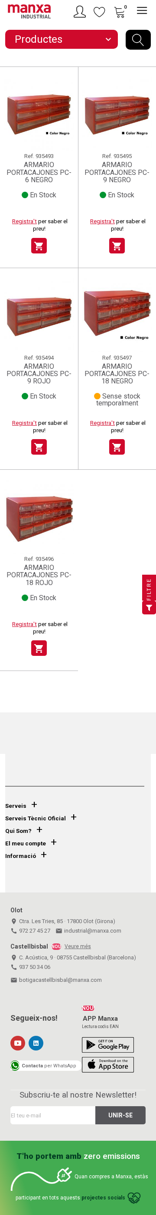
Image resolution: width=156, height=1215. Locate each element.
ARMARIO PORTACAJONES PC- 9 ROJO (39, 374)
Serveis (15, 806)
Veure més (78, 946)
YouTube (17, 1043)
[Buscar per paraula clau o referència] (138, 40)
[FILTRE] (149, 607)
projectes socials (103, 1198)
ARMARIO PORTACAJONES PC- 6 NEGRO (39, 172)
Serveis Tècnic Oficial (35, 818)
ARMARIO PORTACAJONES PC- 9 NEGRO (117, 172)
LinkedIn (36, 1043)
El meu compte (25, 843)
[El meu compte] (81, 11)
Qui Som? (18, 831)
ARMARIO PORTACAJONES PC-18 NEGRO (117, 374)
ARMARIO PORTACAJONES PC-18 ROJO (39, 575)
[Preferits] (100, 11)
